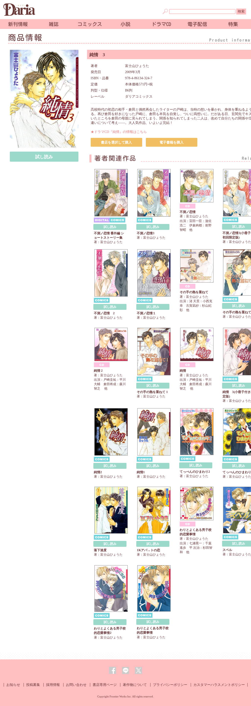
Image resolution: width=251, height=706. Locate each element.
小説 (125, 24)
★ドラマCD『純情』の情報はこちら (119, 132)
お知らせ (13, 685)
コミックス (89, 24)
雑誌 (54, 24)
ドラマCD (161, 24)
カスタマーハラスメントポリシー (219, 685)
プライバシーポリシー (170, 685)
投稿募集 (33, 685)
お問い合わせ (76, 685)
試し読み (44, 156)
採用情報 (53, 685)
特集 (233, 24)
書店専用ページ (105, 685)
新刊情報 (18, 24)
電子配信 (197, 24)
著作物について (135, 685)
